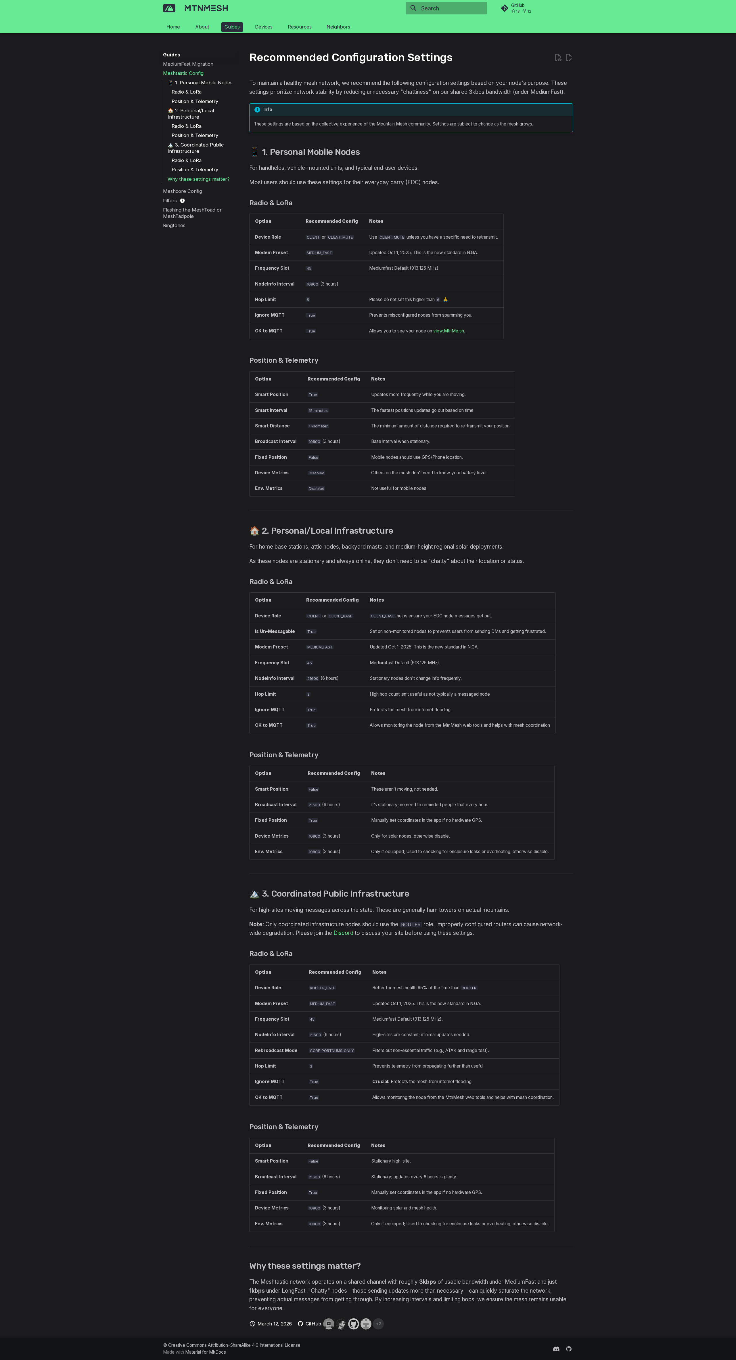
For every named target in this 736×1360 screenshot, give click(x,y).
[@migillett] (328, 1323)
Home (173, 27)
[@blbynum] (341, 1323)
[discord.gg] (556, 1348)
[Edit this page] (569, 57)
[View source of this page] (558, 57)
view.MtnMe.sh (448, 331)
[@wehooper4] (366, 1323)
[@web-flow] (353, 1323)
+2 (378, 1323)
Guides (232, 27)
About (202, 27)
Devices (264, 27)
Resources (299, 27)
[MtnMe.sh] (169, 8)
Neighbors (338, 27)
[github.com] (568, 1348)
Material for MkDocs (205, 1352)
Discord (343, 932)
